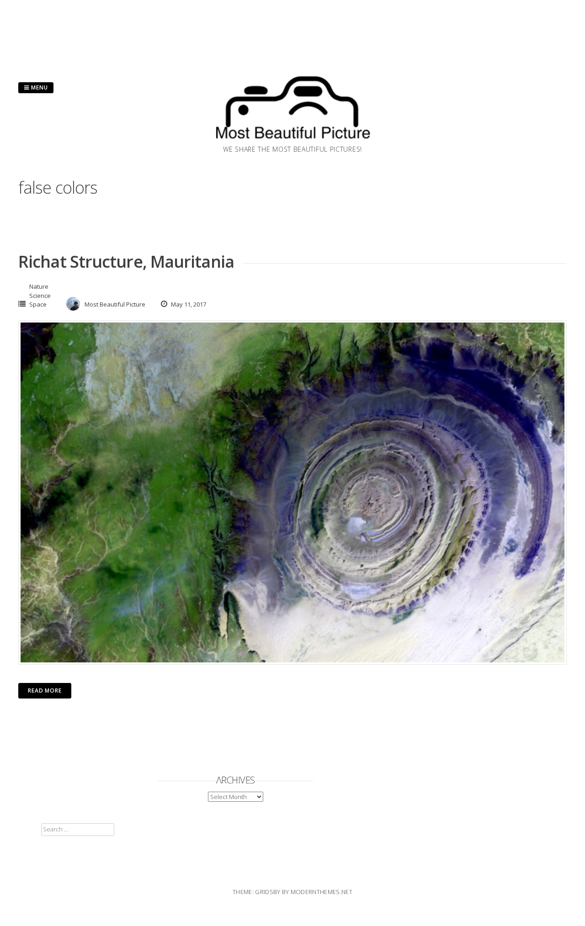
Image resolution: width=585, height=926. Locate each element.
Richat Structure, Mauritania (126, 261)
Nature (38, 286)
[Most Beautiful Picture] (292, 142)
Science (40, 295)
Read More (45, 690)
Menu (38, 87)
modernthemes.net (321, 892)
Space (38, 304)
